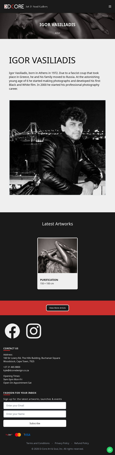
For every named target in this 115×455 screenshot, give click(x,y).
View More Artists (57, 308)
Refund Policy (81, 443)
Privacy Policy (62, 443)
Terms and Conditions (38, 443)
